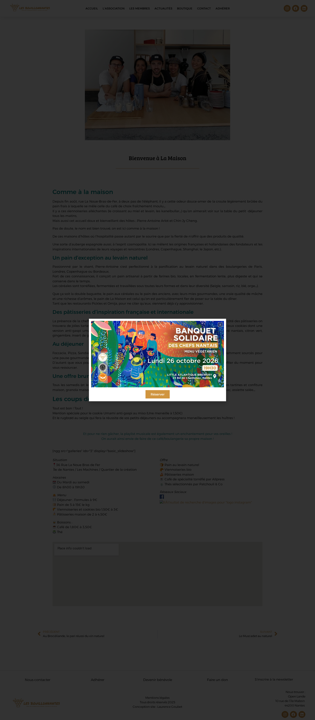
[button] (220, 324)
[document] (157, 360)
